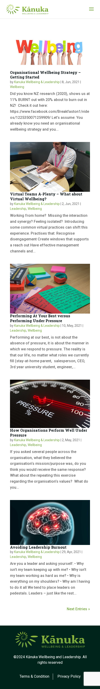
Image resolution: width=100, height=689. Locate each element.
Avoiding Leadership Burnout (38, 547)
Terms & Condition (34, 676)
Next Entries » (78, 609)
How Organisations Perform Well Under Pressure (48, 432)
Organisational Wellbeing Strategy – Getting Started (45, 75)
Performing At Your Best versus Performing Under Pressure (40, 318)
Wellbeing (17, 87)
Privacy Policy (69, 676)
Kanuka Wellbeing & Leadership (37, 82)
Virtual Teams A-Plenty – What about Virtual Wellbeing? (46, 196)
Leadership (18, 209)
